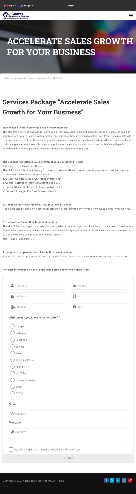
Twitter (112, 480)
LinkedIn (118, 480)
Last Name (21, 296)
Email (80, 306)
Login (70, 5)
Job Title (81, 285)
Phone (80, 296)
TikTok (19, 393)
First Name (21, 285)
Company (20, 306)
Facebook (21, 340)
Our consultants (25, 360)
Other (19, 386)
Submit (68, 458)
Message (15, 422)
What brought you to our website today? (34, 317)
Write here (20, 413)
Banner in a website (27, 380)
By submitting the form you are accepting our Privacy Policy (47, 449)
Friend (19, 366)
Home (6, 77)
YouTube (21, 373)
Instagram (21, 333)
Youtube (130, 480)
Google (20, 326)
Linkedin (20, 346)
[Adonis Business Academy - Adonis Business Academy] (16, 15)
